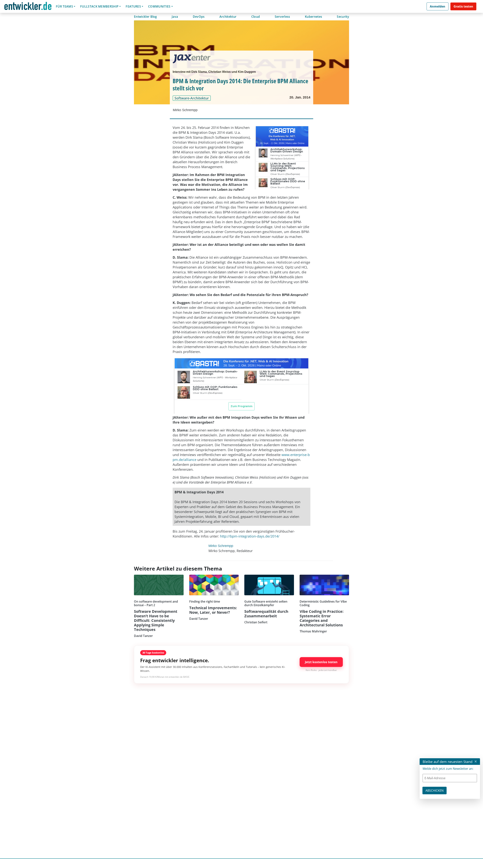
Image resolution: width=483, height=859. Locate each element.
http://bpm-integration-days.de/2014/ (249, 536)
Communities (159, 6)
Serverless (282, 17)
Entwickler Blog (145, 17)
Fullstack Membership (99, 6)
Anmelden (437, 6)
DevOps (199, 17)
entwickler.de (28, 7)
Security (343, 17)
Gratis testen (463, 6)
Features (133, 6)
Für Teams (64, 6)
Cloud (255, 17)
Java (175, 17)
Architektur (228, 17)
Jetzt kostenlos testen (321, 662)
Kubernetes (313, 17)
